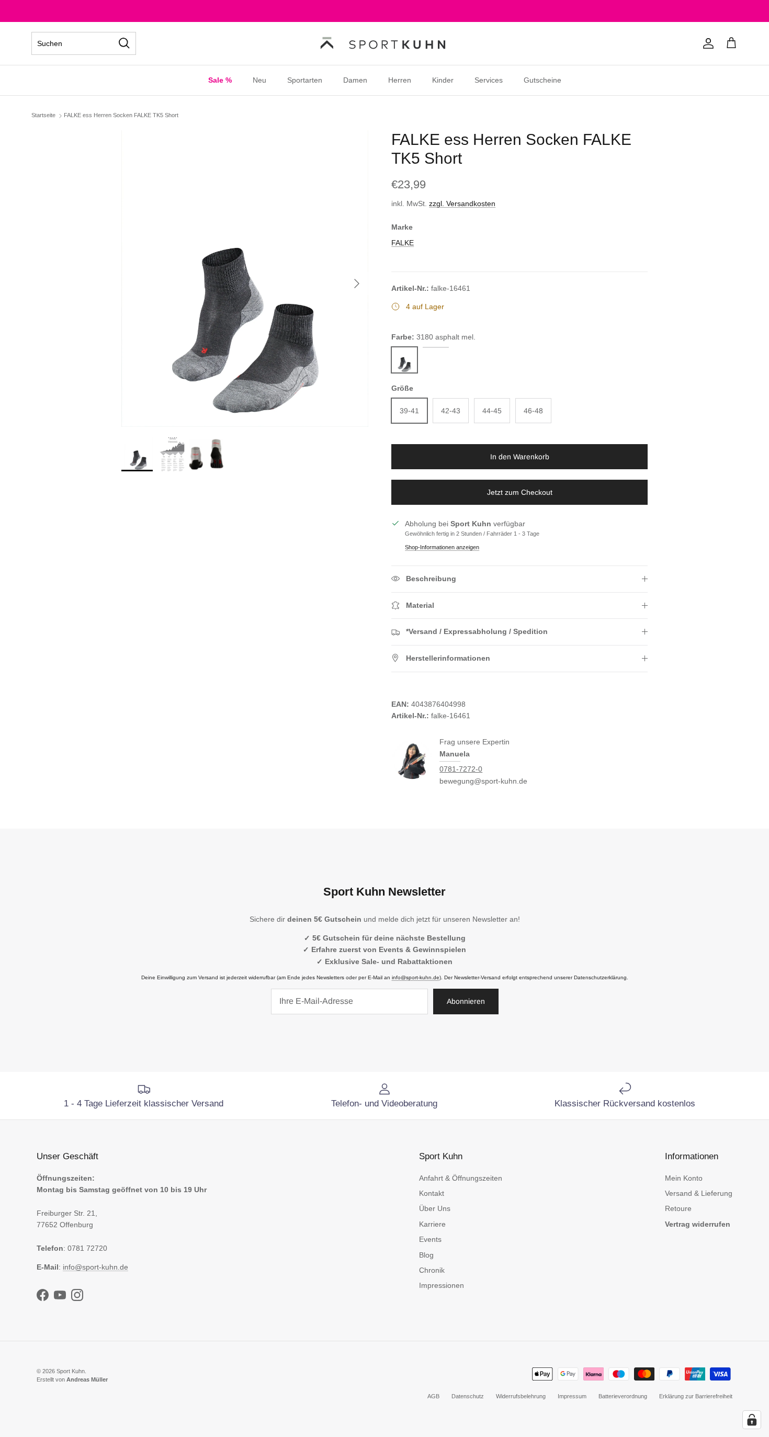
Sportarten (304, 80)
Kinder (443, 80)
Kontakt (431, 1193)
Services (488, 80)
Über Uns (434, 1208)
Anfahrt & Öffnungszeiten (460, 1178)
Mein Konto (684, 1178)
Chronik (432, 1270)
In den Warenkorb (519, 456)
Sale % (220, 80)
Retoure (678, 1208)
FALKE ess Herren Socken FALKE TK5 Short (121, 115)
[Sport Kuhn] (384, 43)
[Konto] (706, 43)
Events (430, 1239)
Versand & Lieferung (698, 1193)
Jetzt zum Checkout (519, 492)
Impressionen (441, 1285)
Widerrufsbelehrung (521, 1396)
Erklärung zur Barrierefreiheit (695, 1396)
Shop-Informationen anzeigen (442, 547)
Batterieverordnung (622, 1396)
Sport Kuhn (70, 1371)
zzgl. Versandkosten (462, 203)
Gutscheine (542, 80)
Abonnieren (466, 1001)
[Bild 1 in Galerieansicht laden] (245, 278)
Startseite (43, 115)
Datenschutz (467, 1396)
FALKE (402, 243)
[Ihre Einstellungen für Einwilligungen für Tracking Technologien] (752, 1420)
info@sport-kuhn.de (415, 977)
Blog (426, 1255)
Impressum (572, 1396)
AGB (433, 1396)
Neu (259, 80)
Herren (399, 80)
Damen (355, 80)
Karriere (432, 1224)
